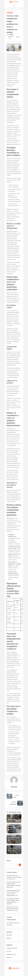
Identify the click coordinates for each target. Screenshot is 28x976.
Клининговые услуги (11, 954)
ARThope (11, 34)
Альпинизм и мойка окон (12, 948)
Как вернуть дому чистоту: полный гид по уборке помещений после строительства (14, 877)
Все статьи (9, 12)
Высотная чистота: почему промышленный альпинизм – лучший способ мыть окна (13, 908)
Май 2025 (9, 938)
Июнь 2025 (9, 935)
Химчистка (9, 957)
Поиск (9, 860)
